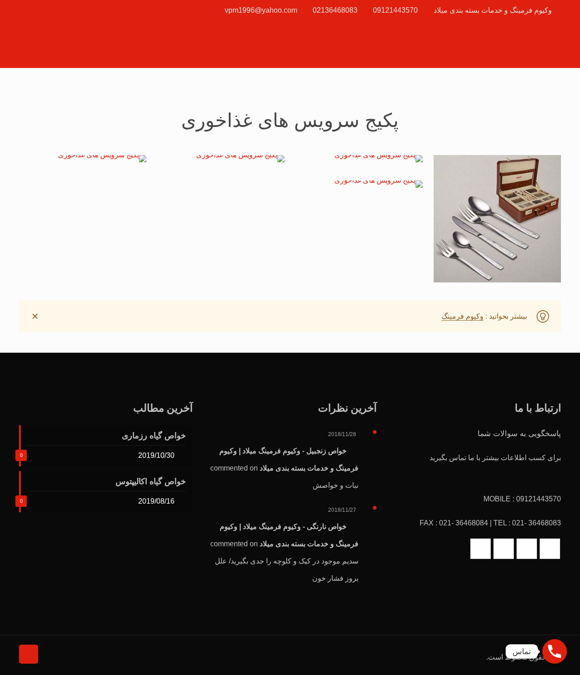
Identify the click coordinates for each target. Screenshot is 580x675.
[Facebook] (57, 10)
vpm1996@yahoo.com (261, 10)
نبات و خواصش (335, 485)
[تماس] (554, 651)
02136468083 (335, 10)
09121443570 (395, 10)
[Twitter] (45, 10)
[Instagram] (33, 10)
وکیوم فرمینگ (462, 316)
